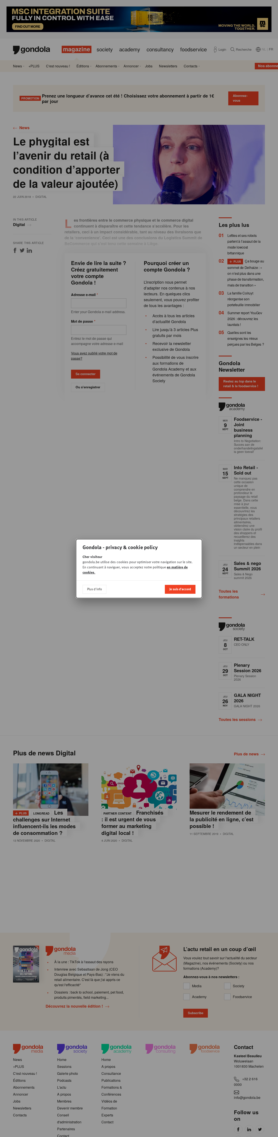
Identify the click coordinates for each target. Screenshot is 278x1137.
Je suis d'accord (180, 589)
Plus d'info (94, 589)
